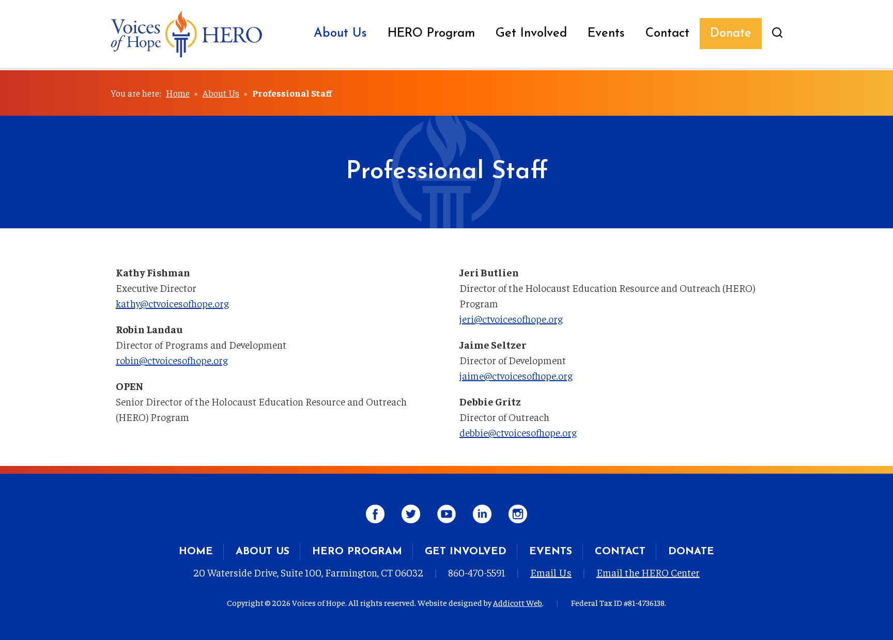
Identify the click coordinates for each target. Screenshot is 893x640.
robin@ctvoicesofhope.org (172, 359)
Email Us (551, 572)
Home (178, 93)
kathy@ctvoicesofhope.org (172, 302)
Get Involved (531, 33)
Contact (667, 33)
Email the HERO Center (648, 572)
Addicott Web (517, 602)
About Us (340, 33)
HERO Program (431, 33)
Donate (730, 33)
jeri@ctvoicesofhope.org (511, 318)
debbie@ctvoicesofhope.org (518, 432)
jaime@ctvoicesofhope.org (516, 375)
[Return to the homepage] (187, 33)
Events (606, 33)
